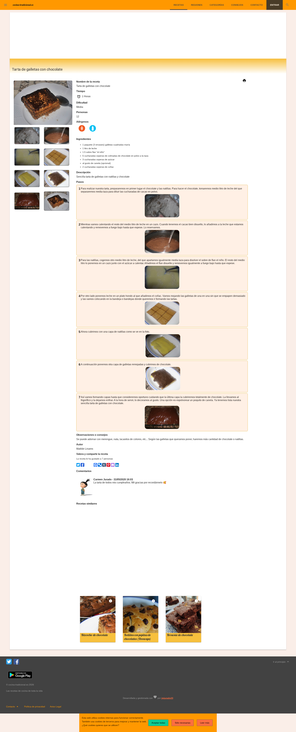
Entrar (274, 5)
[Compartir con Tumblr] (104, 465)
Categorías (217, 5)
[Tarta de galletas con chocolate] (27, 135)
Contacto (257, 5)
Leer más (204, 723)
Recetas (179, 5)
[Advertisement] (148, 35)
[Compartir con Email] (113, 465)
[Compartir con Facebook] (82, 465)
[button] (5, 5)
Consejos (237, 5)
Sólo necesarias (182, 723)
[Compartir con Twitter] (78, 465)
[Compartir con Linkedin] (117, 465)
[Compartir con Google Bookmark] (95, 465)
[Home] (23, 4)
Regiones (196, 5)
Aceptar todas (158, 723)
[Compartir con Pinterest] (108, 465)
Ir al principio (281, 662)
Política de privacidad (34, 706)
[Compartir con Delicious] (100, 465)
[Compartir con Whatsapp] (87, 465)
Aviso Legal (55, 706)
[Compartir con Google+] (91, 465)
